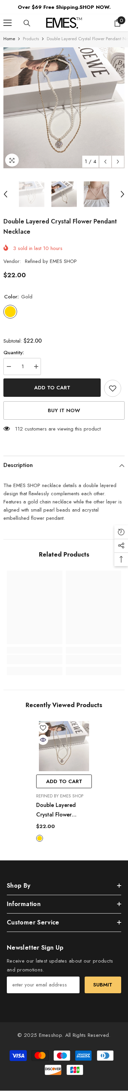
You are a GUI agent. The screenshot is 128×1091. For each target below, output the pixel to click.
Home (9, 38)
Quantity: (13, 352)
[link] (34, 659)
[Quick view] (43, 740)
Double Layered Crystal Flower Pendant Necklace (59, 810)
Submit (102, 984)
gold (39, 838)
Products (31, 38)
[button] (105, 162)
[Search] (27, 23)
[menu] (7, 23)
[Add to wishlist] (112, 388)
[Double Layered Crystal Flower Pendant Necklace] (64, 746)
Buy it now (64, 410)
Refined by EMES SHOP (51, 261)
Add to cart (52, 387)
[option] (64, 107)
